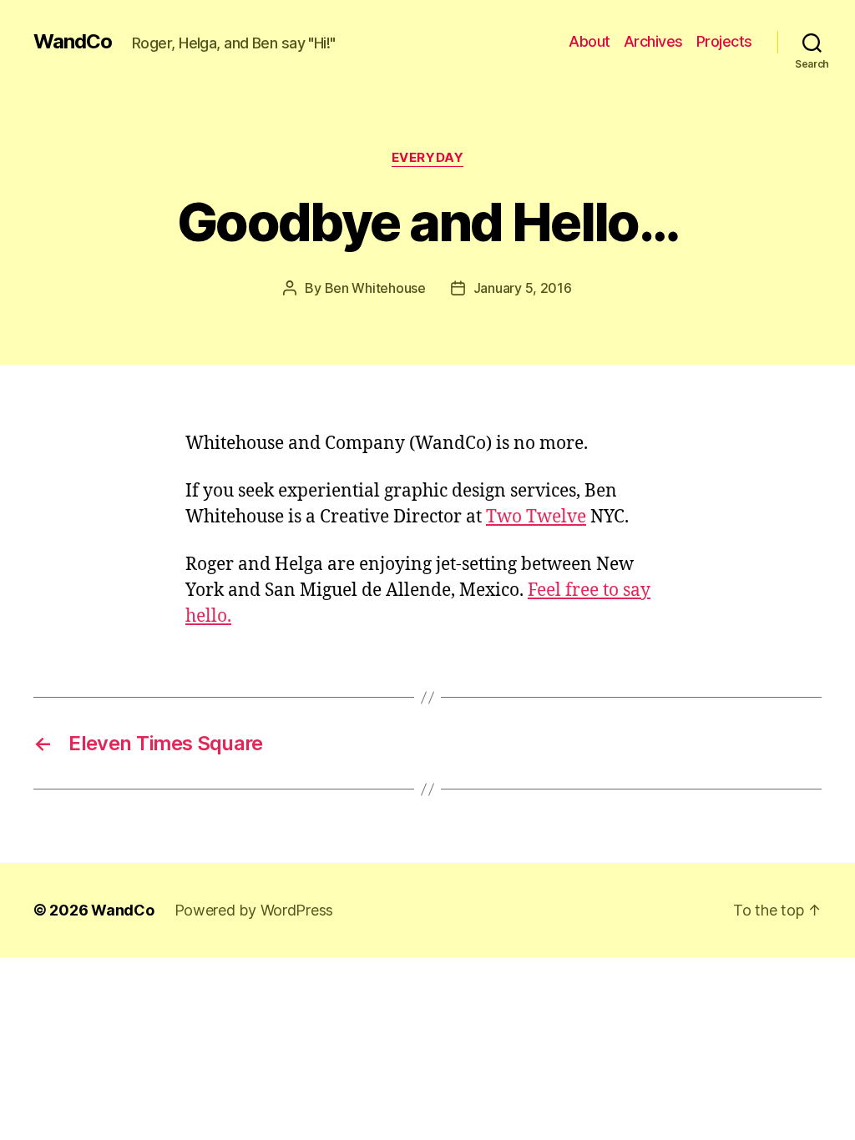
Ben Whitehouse (375, 288)
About (589, 41)
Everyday (427, 157)
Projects (724, 41)
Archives (653, 41)
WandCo (72, 42)
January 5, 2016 (522, 288)
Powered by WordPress (254, 910)
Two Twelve (536, 517)
